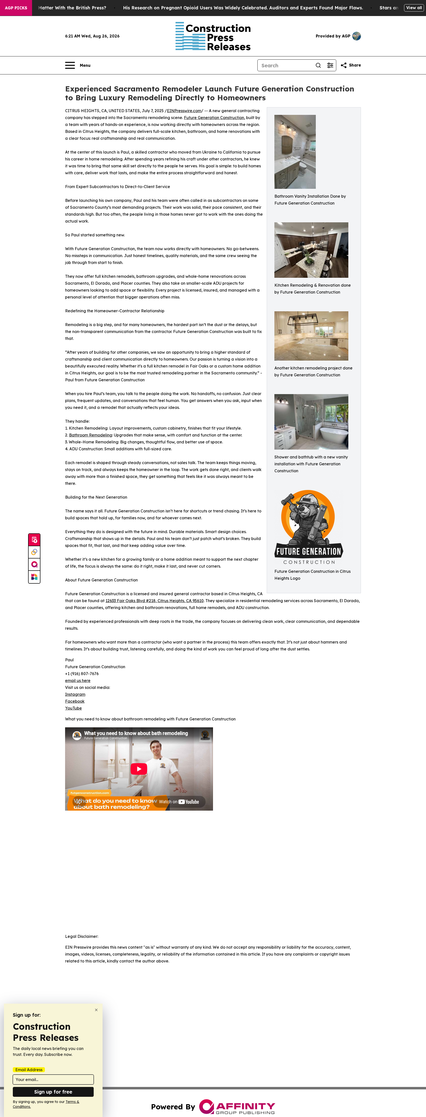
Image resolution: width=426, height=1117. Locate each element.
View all (414, 7)
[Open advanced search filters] (330, 65)
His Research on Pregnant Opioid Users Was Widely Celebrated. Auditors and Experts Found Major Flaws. (243, 8)
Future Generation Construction (214, 117)
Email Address (28, 1069)
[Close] (96, 1010)
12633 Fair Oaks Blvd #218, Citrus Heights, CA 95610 (155, 600)
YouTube (73, 708)
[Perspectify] (34, 552)
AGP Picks (16, 7)
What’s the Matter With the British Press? (59, 8)
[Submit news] (34, 540)
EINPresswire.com (184, 110)
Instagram (75, 694)
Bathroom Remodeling (90, 435)
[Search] (318, 65)
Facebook (75, 701)
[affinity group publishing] (34, 564)
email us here (77, 680)
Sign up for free (53, 1092)
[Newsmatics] (34, 577)
